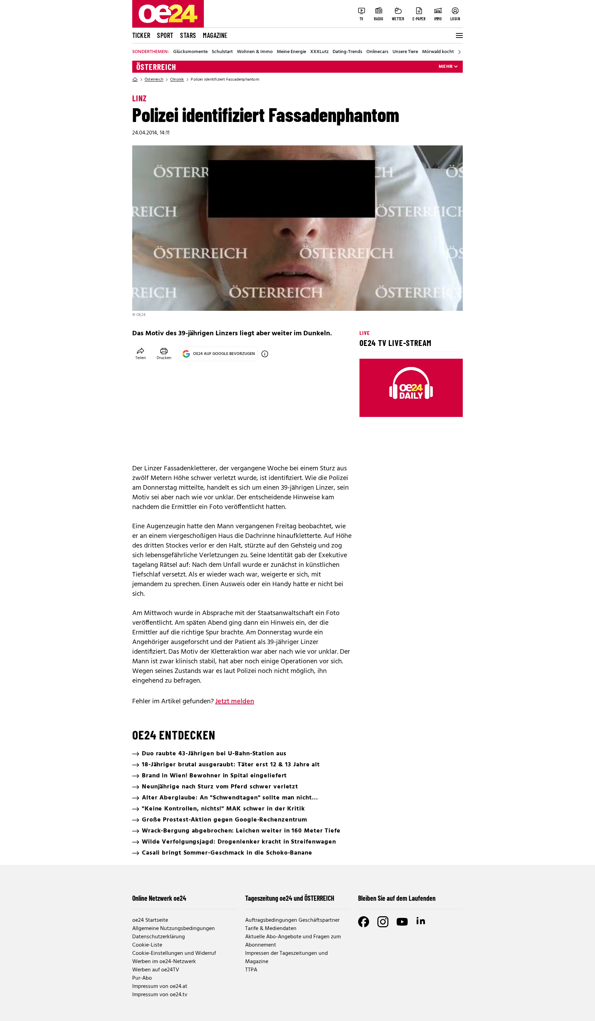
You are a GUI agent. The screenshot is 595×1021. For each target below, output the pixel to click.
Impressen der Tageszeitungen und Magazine (286, 957)
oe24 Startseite (150, 920)
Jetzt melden (234, 701)
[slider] (393, 406)
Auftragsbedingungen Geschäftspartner (292, 920)
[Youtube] (402, 921)
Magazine (215, 35)
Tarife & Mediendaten (270, 928)
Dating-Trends (347, 52)
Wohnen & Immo (255, 52)
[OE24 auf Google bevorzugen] (265, 354)
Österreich (156, 67)
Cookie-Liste (147, 945)
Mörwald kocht (438, 52)
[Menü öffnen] (459, 35)
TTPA (251, 970)
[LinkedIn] (421, 921)
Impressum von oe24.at (159, 986)
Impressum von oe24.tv (159, 994)
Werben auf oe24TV (155, 970)
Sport (165, 35)
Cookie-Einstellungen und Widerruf (174, 953)
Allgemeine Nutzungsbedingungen (173, 928)
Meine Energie (291, 52)
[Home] (135, 79)
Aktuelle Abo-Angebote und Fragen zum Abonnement (293, 941)
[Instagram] (382, 921)
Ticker (141, 35)
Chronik (177, 79)
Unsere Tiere (405, 52)
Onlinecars (377, 52)
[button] (370, 405)
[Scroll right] (459, 52)
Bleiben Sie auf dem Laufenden (397, 898)
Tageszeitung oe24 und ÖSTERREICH (289, 898)
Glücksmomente (190, 52)
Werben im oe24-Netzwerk (164, 961)
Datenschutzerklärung (158, 936)
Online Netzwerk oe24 (159, 898)
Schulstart (222, 52)
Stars (188, 35)
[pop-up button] (440, 405)
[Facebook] (363, 921)
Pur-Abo (142, 978)
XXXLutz (319, 52)
